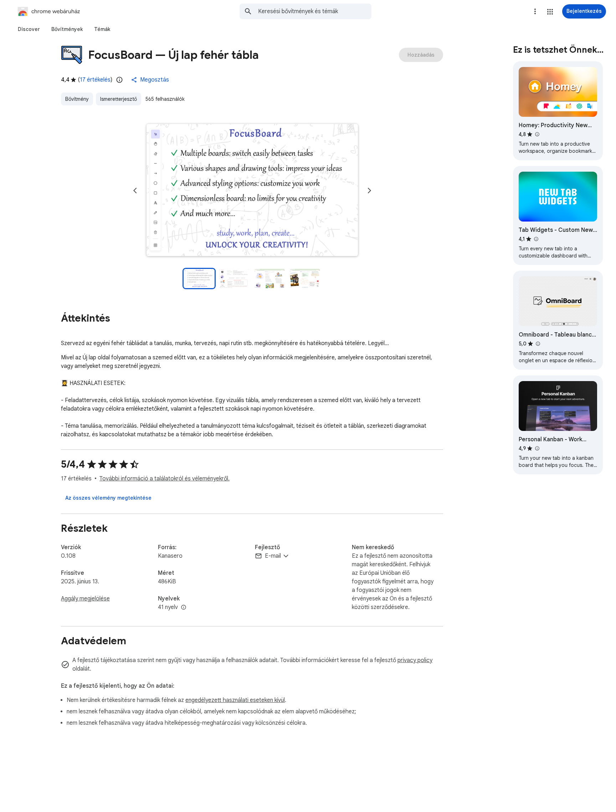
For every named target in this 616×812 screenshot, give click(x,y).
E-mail (273, 555)
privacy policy (414, 660)
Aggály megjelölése (85, 598)
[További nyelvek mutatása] (183, 607)
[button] (550, 12)
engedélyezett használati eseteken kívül (235, 700)
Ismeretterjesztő (118, 99)
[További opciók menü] (535, 11)
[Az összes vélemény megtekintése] (108, 497)
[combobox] (314, 11)
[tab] (29, 29)
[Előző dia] (135, 190)
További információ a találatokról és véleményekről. (164, 478)
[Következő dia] (369, 190)
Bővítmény (77, 99)
